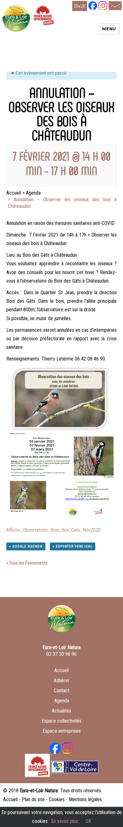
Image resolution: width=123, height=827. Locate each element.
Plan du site (33, 799)
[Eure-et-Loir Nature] (61, 621)
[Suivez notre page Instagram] (102, 5)
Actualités (61, 711)
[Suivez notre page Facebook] (92, 5)
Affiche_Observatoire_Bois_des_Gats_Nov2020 (53, 530)
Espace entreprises (62, 731)
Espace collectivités (61, 721)
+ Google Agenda (26, 546)
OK (88, 821)
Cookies (57, 799)
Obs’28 (79, 6)
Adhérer (61, 680)
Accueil (61, 670)
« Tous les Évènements (27, 563)
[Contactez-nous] (115, 5)
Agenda (61, 701)
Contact (61, 691)
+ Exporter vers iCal (72, 546)
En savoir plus (64, 821)
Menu (109, 28)
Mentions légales (85, 799)
